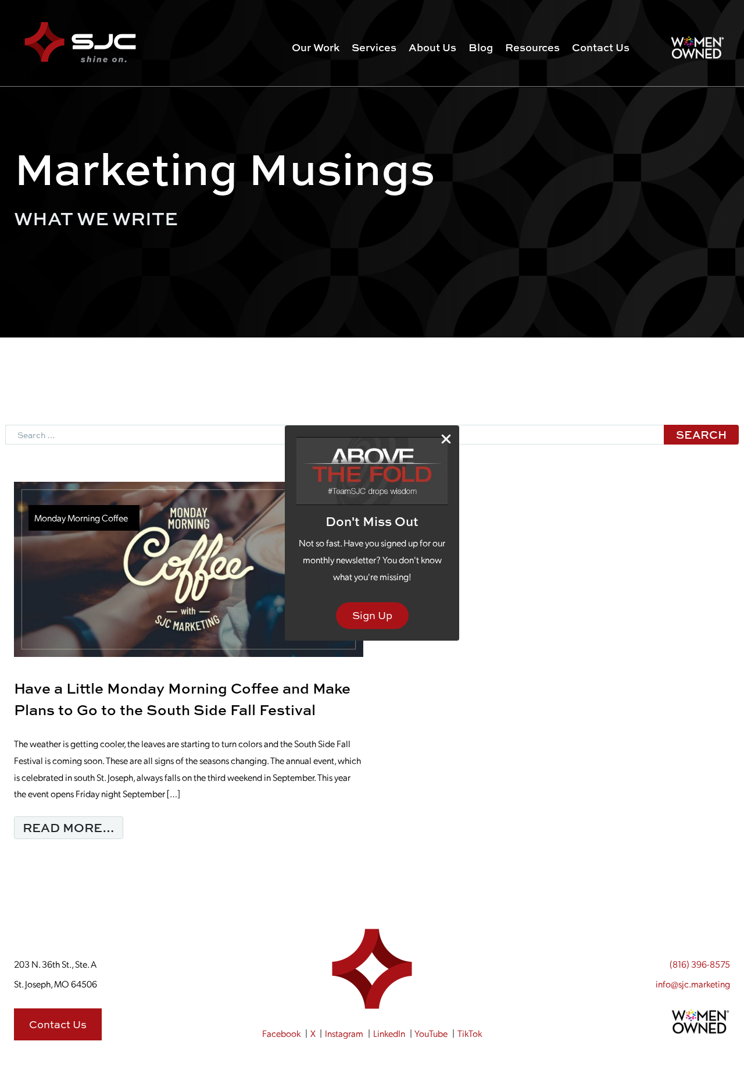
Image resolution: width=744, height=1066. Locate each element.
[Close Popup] (446, 439)
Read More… (73, 827)
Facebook (281, 1033)
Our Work (315, 47)
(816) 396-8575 (700, 964)
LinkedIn (389, 1033)
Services (374, 47)
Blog (480, 47)
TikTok (469, 1033)
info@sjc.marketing (693, 984)
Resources (532, 47)
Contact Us (600, 47)
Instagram (344, 1033)
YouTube (431, 1033)
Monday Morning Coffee (81, 517)
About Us (432, 47)
